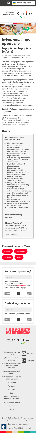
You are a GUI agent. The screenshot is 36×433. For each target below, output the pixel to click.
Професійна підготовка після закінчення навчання (11, 365)
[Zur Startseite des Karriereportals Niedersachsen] (18, 14)
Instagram (30, 361)
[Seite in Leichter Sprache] (9, 2)
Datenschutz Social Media (14, 428)
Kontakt (29, 428)
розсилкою (21, 286)
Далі (29, 294)
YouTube (30, 354)
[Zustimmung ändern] (4, 426)
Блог (12, 393)
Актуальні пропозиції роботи (11, 372)
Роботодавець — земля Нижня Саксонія (11, 378)
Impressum (12, 424)
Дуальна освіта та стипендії (11, 359)
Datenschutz (23, 424)
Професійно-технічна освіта (11, 353)
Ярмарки (11, 386)
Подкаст (11, 389)
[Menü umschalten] (4, 3)
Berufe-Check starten (12, 402)
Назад (7, 294)
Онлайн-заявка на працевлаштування (11, 398)
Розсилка (11, 406)
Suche (11, 409)
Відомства (12, 382)
